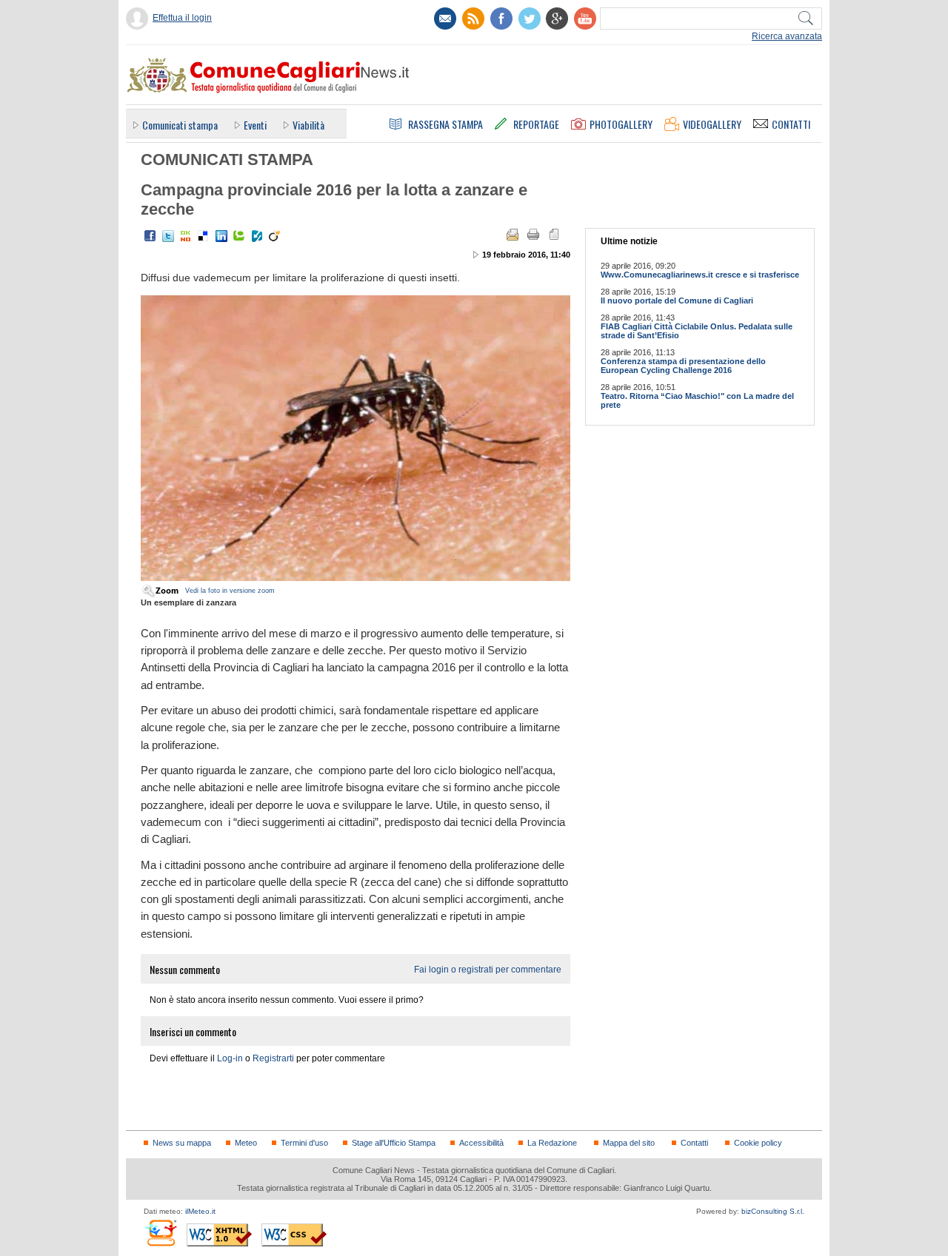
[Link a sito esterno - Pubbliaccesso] (160, 1232)
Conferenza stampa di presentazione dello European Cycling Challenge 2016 (683, 366)
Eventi (255, 124)
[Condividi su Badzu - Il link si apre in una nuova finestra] (257, 236)
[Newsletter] (445, 18)
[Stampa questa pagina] (533, 235)
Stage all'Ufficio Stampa (393, 1142)
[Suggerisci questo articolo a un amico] (512, 235)
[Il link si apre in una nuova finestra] (501, 18)
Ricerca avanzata (787, 36)
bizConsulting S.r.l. (772, 1211)
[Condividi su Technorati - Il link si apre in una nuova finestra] (239, 236)
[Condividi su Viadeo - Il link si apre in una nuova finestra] (275, 236)
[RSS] (473, 18)
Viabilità (308, 124)
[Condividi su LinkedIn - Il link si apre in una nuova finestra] (221, 236)
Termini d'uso (304, 1142)
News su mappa (182, 1142)
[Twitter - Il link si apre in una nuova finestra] (168, 236)
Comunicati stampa (180, 124)
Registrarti (273, 1058)
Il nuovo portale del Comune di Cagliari (677, 300)
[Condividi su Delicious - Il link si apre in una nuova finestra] (204, 236)
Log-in (230, 1058)
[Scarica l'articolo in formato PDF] (554, 235)
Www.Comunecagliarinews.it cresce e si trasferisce (700, 274)
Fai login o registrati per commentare (487, 969)
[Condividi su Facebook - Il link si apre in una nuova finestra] (150, 236)
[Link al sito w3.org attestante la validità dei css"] (294, 1234)
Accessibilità (481, 1142)
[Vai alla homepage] (267, 75)
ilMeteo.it (200, 1211)
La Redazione (552, 1142)
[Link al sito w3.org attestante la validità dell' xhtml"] (219, 1234)
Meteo (246, 1142)
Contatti (694, 1142)
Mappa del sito (629, 1142)
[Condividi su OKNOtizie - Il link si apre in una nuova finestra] (186, 236)
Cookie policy (758, 1142)
